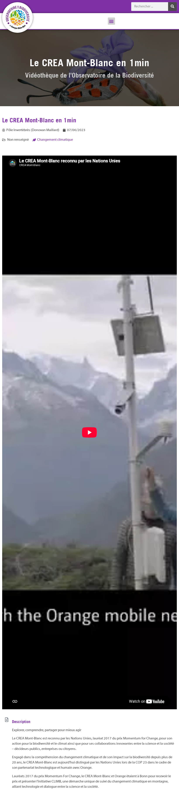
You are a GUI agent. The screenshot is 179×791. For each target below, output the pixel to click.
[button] (111, 21)
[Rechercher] (172, 6)
